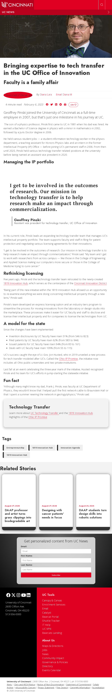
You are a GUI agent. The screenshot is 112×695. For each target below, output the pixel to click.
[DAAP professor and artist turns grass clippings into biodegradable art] (19, 488)
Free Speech (62, 687)
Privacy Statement (46, 687)
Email (45, 608)
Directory (47, 666)
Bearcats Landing (52, 632)
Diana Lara (46, 94)
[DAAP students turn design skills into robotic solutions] (93, 488)
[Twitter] (13, 595)
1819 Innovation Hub (16, 283)
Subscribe (56, 575)
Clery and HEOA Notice (24, 684)
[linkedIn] (28, 595)
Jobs (44, 650)
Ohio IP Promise (68, 358)
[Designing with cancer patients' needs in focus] (56, 488)
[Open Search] (101, 5)
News (45, 654)
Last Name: (27, 565)
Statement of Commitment (78, 684)
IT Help (46, 624)
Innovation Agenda (70, 447)
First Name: (27, 555)
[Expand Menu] (108, 12)
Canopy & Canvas (52, 600)
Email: (24, 546)
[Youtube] (23, 595)
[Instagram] (18, 595)
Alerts (9, 684)
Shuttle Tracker (51, 620)
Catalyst (46, 612)
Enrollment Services (53, 604)
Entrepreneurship (15, 447)
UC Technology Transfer (45, 413)
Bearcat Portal (50, 616)
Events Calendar (51, 670)
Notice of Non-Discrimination (50, 684)
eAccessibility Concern (25, 687)
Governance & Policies (55, 662)
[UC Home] (17, 5)
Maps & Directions (52, 645)
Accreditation (98, 687)
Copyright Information (80, 687)
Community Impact (53, 658)
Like (72, 104)
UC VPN (46, 628)
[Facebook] (8, 595)
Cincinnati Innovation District (90, 283)
